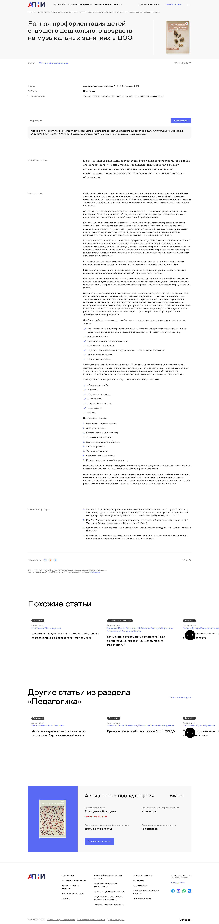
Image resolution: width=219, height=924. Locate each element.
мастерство (108, 96)
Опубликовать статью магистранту (106, 885)
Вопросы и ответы (142, 875)
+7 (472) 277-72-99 (181, 875)
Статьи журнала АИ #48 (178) (64, 12)
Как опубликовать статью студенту (108, 877)
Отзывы (66, 899)
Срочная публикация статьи (109, 892)
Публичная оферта (116, 920)
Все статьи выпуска (180, 697)
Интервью (138, 880)
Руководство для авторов (109, 4)
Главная (31, 12)
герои (129, 96)
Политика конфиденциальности (61, 920)
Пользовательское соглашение (91, 920)
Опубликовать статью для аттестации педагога (108, 898)
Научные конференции (80, 4)
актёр (87, 96)
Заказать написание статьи (108, 905)
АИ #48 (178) (43, 12)
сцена (120, 96)
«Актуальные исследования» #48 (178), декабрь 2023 (111, 86)
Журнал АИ (59, 4)
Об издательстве (142, 899)
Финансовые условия (73, 894)
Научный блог (140, 885)
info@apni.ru (95, 572)
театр (96, 96)
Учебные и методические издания (146, 892)
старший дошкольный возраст (149, 96)
